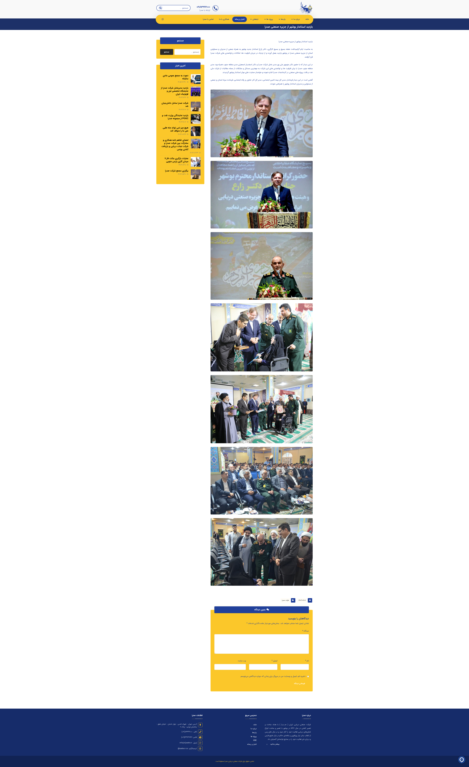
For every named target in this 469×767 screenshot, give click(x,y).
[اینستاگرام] (162, 19)
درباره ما (253, 728)
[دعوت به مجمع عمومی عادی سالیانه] (196, 79)
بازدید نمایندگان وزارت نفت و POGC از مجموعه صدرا (175, 117)
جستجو (166, 52)
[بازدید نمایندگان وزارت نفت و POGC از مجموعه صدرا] (196, 119)
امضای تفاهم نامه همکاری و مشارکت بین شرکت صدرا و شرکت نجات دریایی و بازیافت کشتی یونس (174, 144)
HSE (255, 740)
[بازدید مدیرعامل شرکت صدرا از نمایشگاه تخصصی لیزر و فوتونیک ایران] (196, 91)
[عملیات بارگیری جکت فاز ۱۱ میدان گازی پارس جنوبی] (196, 162)
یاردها (254, 732)
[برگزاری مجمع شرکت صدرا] (196, 174)
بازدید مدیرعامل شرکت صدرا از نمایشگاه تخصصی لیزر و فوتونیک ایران (174, 91)
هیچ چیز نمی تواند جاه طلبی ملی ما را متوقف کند (175, 129)
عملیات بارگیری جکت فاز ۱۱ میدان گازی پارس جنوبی (176, 160)
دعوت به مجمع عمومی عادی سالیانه (175, 77)
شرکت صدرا (285, 600)
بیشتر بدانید (274, 744)
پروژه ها (254, 736)
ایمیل (274, 660)
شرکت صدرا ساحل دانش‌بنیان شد (174, 104)
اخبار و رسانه (252, 744)
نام (307, 660)
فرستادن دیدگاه (299, 683)
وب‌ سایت (242, 660)
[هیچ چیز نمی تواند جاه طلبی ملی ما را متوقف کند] (196, 131)
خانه (255, 724)
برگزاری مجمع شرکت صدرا (176, 171)
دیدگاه (305, 630)
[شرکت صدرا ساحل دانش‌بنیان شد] (196, 106)
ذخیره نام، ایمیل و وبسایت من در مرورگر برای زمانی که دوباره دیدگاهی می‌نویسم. (272, 676)
